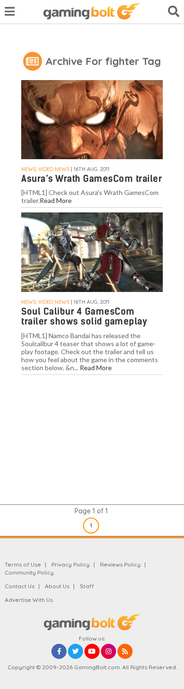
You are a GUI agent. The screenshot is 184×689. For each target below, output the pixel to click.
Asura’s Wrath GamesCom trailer (91, 178)
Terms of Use (23, 564)
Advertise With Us (29, 599)
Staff (87, 586)
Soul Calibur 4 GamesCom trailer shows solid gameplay (84, 316)
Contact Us (19, 586)
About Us (57, 586)
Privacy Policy (70, 564)
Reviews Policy (120, 564)
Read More (56, 200)
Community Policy (29, 572)
